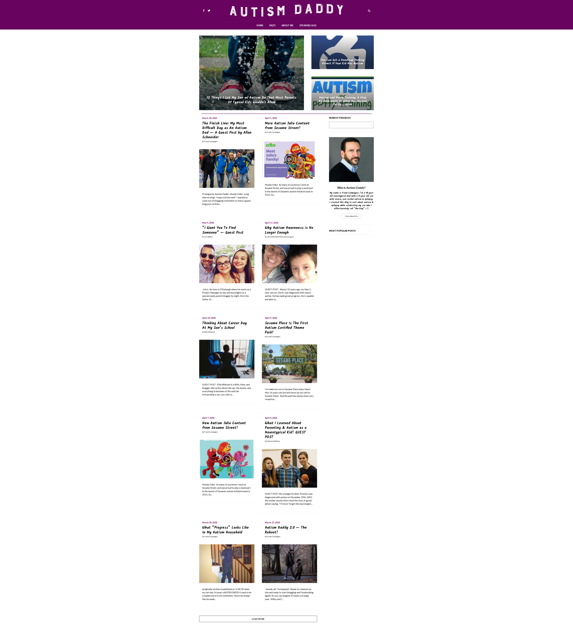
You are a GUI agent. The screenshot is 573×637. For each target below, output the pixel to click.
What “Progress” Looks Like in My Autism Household (225, 530)
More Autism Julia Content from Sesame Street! (287, 126)
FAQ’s (272, 25)
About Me (288, 25)
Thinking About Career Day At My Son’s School (224, 325)
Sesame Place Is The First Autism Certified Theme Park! (286, 327)
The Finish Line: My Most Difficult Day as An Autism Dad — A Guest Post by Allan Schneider (226, 130)
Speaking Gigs (307, 25)
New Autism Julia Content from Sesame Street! (224, 425)
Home (260, 25)
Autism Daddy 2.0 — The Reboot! (286, 530)
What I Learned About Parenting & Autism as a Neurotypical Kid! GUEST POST (285, 430)
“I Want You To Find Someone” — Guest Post (223, 230)
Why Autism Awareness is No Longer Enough (289, 230)
